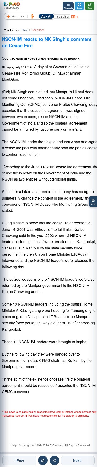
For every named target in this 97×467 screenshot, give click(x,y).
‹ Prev (19, 460)
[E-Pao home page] (43, 460)
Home (25, 30)
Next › (78, 460)
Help (14, 445)
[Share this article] (54, 460)
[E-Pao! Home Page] (11, 6)
